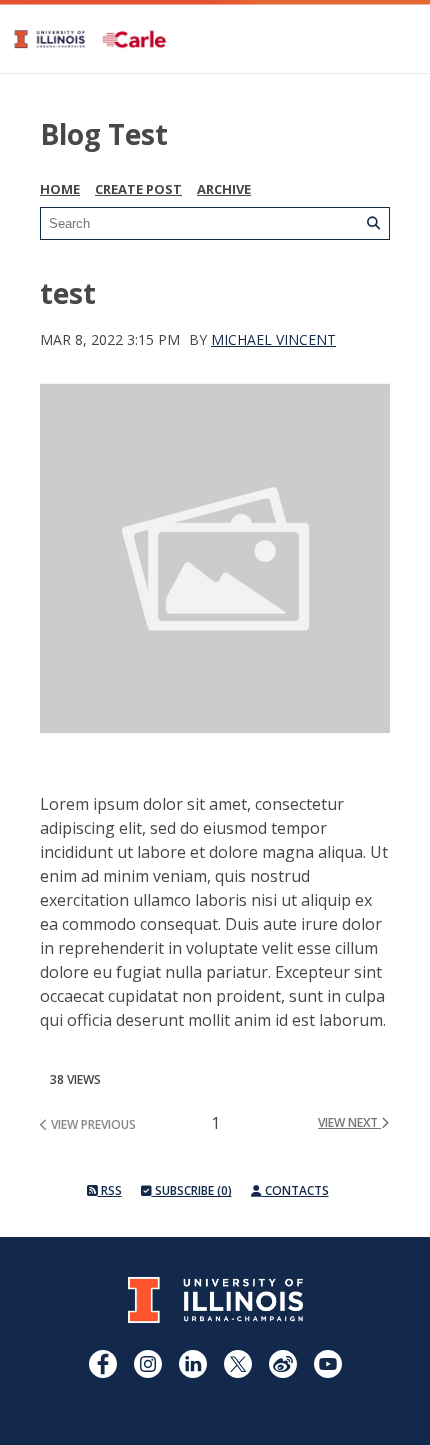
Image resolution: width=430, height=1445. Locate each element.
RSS (110, 1190)
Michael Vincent (273, 339)
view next (349, 1122)
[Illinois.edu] (215, 1318)
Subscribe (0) (192, 1190)
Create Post (138, 189)
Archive (224, 189)
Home (60, 189)
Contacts (295, 1190)
